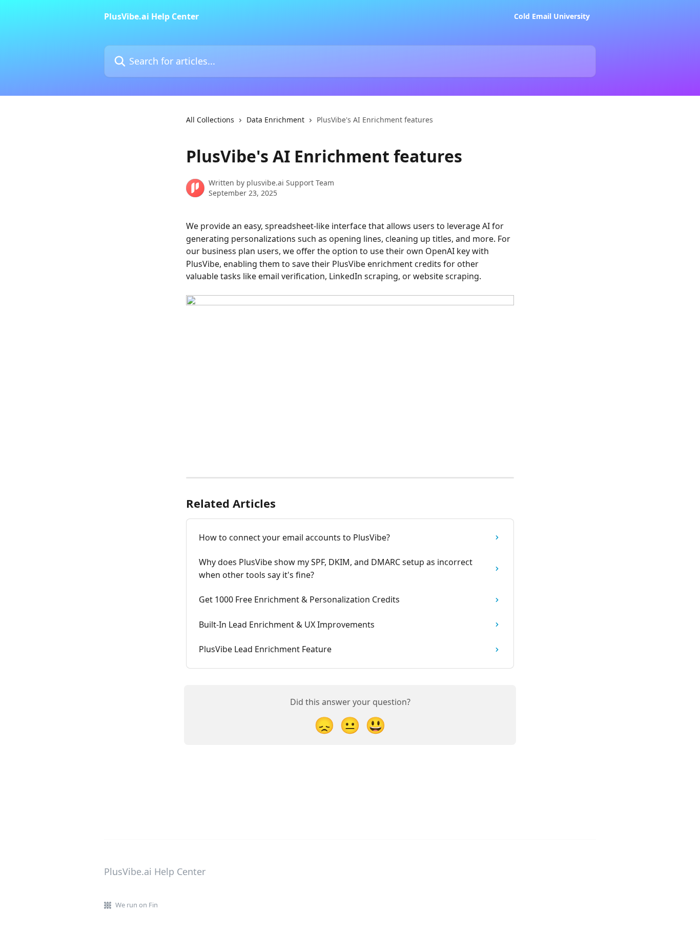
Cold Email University (552, 16)
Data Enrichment (275, 119)
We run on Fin (136, 904)
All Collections (210, 119)
